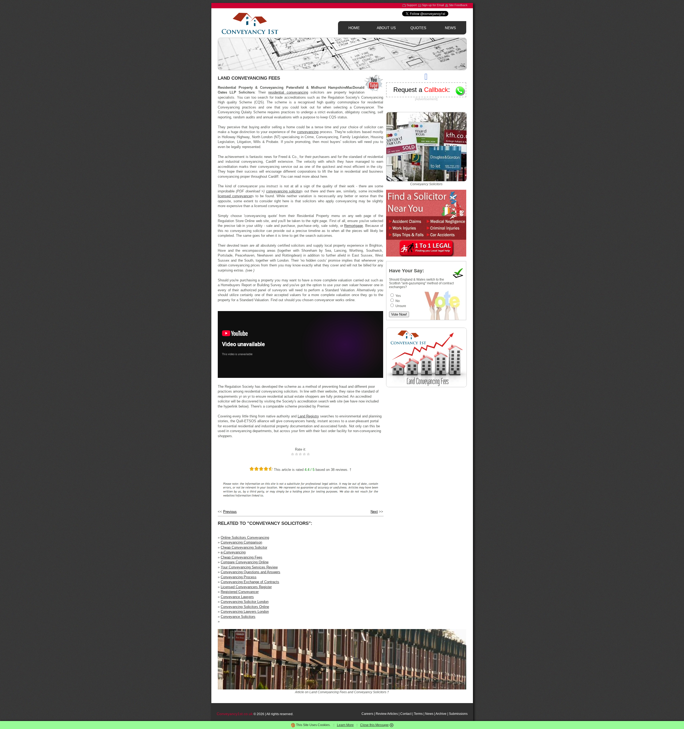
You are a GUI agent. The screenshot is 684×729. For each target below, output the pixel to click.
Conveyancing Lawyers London (245, 612)
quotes (418, 28)
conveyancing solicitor (283, 191)
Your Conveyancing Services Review (249, 567)
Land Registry (308, 416)
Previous (230, 512)
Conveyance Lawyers (237, 597)
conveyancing (307, 132)
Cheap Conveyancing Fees (241, 557)
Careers (367, 714)
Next (374, 512)
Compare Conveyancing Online (245, 562)
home (354, 28)
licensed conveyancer (235, 196)
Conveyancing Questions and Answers (250, 572)
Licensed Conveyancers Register (246, 587)
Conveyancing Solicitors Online (245, 607)
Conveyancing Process (238, 577)
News (429, 714)
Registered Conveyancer (240, 592)
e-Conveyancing (233, 552)
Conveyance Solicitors (238, 617)
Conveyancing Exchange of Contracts (250, 582)
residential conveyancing (288, 92)
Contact (405, 714)
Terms (418, 714)
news (450, 28)
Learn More (345, 725)
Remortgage (353, 226)
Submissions (458, 714)
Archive (441, 714)
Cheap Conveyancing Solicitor (244, 547)
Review (381, 714)
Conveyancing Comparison (241, 542)
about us (386, 28)
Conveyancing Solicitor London (245, 602)
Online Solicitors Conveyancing (245, 538)
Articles (392, 714)
